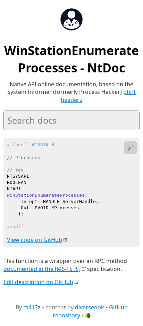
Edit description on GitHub (38, 282)
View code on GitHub (34, 240)
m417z (32, 307)
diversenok (89, 307)
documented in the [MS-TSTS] (42, 269)
